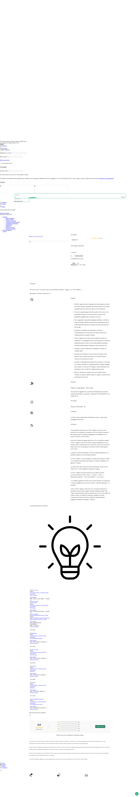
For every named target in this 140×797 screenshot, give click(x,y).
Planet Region (33, 597)
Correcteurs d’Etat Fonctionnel (13, 222)
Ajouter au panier (79, 255)
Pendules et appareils (10, 228)
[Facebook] (0, 144)
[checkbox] (21, 200)
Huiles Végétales (10, 219)
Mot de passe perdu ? (5, 160)
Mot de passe (4, 156)
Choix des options (34, 601)
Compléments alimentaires (12, 223)
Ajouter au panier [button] (34, 643)
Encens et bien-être (10, 227)
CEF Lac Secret (33, 595)
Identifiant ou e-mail (6, 153)
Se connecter (3, 167)
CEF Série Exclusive (35, 592)
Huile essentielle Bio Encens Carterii (38, 619)
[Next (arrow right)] (2, 770)
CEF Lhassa (33, 608)
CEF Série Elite (33, 635)
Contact (4, 231)
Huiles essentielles (34, 618)
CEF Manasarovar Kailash (36, 638)
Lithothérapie (9, 225)
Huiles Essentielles (10, 218)
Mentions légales (72, 793)
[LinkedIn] (2, 144)
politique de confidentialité (106, 178)
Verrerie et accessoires (11, 221)
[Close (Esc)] (0, 769)
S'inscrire (2, 182)
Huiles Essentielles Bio (44, 618)
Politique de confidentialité (85, 793)
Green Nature (33, 621)
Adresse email (4, 171)
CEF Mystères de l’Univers (36, 704)
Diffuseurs (8, 226)
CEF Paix (32, 688)
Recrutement (97, 793)
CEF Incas (32, 671)
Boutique (5, 217)
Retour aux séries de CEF (36, 236)
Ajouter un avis (100, 726)
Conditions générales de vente (59, 793)
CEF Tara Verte (33, 655)
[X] (3, 144)
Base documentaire (7, 230)
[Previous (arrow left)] (0, 770)
